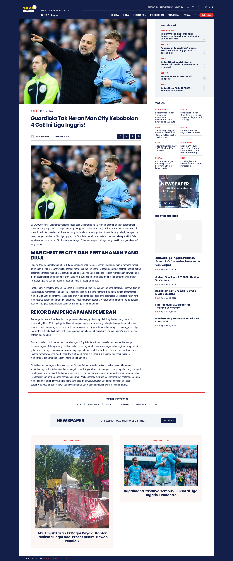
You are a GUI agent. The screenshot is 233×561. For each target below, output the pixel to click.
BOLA (34, 111)
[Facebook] (202, 7)
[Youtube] (212, 7)
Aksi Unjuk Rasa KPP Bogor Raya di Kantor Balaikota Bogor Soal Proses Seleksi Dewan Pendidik (72, 537)
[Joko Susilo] (33, 136)
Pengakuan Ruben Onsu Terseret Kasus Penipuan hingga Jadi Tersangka (179, 50)
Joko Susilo (44, 136)
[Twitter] (209, 7)
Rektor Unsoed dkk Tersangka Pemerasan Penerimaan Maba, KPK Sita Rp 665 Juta (180, 36)
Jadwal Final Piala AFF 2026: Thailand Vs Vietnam (176, 89)
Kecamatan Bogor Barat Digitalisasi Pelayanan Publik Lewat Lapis (164, 164)
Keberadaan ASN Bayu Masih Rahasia (176, 77)
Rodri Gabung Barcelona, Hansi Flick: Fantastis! (177, 320)
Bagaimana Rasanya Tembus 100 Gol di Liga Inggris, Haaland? (161, 493)
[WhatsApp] (138, 136)
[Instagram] (206, 7)
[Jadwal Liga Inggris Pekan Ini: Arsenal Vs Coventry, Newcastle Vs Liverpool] (178, 236)
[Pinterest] (132, 136)
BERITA (164, 44)
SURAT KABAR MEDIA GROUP (55, 558)
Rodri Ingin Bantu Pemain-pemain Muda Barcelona (191, 163)
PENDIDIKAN (167, 30)
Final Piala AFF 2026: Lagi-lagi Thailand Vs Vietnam (173, 306)
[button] (193, 7)
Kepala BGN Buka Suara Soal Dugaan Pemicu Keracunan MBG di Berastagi (189, 149)
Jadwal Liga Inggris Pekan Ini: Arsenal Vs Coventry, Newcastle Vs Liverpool (179, 64)
